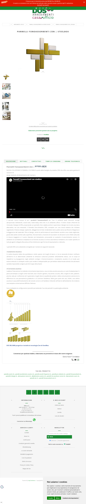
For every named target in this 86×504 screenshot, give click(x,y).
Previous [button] (43, 71)
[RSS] (57, 392)
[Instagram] (51, 392)
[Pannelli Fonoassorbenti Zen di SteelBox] (43, 86)
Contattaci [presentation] (36, 161)
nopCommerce (31, 480)
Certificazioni (26, 440)
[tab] (11, 161)
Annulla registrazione (63, 440)
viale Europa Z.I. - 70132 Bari (26, 406)
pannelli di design (10, 376)
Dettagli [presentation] (23, 161)
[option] (43, 78)
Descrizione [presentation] (11, 161)
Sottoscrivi (53, 440)
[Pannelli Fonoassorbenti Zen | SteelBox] (43, 77)
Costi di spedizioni (26, 458)
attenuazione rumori (23, 376)
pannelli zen (33, 378)
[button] (43, 3)
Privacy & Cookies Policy (26, 465)
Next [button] (43, 123)
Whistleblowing (27, 447)
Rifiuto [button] (58, 498)
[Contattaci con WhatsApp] (78, 360)
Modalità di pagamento (26, 454)
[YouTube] (45, 392)
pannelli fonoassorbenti (72, 374)
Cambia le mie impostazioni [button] (71, 498)
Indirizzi (59, 409)
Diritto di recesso (26, 461)
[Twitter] (34, 392)
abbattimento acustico (38, 376)
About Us (26, 436)
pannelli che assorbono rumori (55, 376)
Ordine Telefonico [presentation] (72, 161)
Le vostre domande (26, 450)
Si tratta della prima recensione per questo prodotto (43, 126)
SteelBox (46, 134)
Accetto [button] (50, 498)
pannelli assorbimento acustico (23, 374)
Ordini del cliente (59, 405)
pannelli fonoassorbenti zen (46, 378)
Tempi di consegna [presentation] (53, 161)
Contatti (26, 432)
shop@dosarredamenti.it (26, 412)
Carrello (59, 412)
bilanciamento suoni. (71, 376)
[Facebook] (28, 392)
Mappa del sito (27, 468)
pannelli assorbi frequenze (42, 374)
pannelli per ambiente (58, 374)
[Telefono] (72, 360)
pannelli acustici (8, 374)
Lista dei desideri (43, 8)
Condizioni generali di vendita (27, 443)
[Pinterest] (40, 392)
